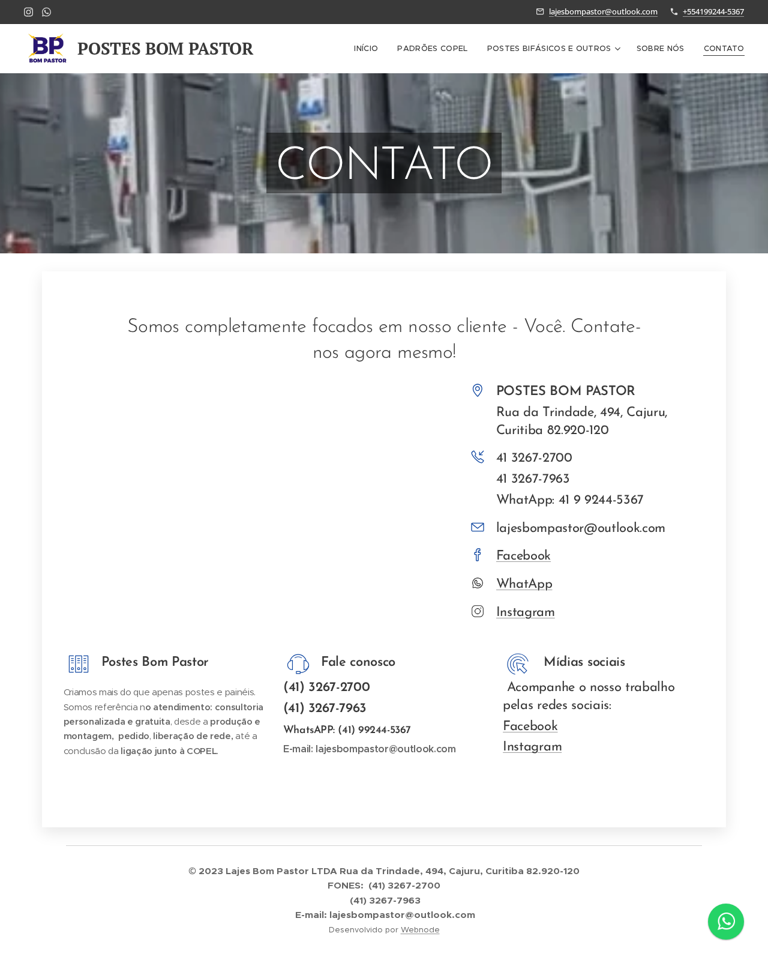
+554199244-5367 (713, 11)
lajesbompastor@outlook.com (603, 11)
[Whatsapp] (46, 12)
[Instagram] (28, 12)
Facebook (523, 556)
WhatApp (524, 584)
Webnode (420, 930)
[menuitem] (369, 49)
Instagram (525, 613)
